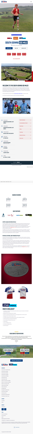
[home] (4, 1)
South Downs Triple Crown (18, 93)
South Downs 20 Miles (5, 371)
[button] (31, 1)
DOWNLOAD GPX (23, 48)
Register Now (9, 48)
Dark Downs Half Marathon (6, 394)
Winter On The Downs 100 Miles (6, 382)
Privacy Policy (4, 415)
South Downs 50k (4, 377)
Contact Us (3, 406)
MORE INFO (16, 48)
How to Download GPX (16, 58)
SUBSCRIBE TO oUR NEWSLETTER (16, 360)
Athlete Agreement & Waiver (6, 418)
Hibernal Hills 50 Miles (5, 385)
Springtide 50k (4, 388)
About (2, 402)
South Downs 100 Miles (5, 374)
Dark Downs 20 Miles (5, 391)
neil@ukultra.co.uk (13, 227)
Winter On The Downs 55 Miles (6, 380)
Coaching (3, 400)
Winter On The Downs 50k (5, 383)
